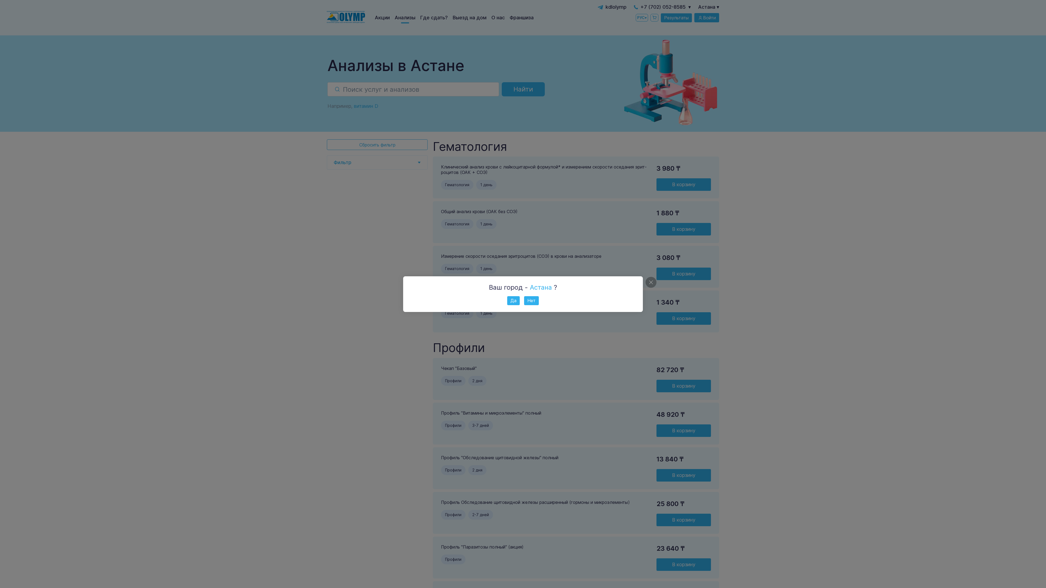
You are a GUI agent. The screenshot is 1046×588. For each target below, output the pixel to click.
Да (513, 300)
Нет (531, 300)
